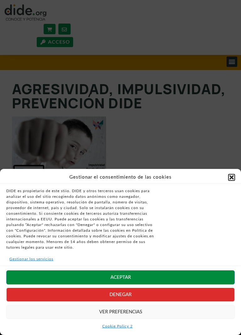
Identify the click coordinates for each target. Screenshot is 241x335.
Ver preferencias (120, 312)
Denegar (120, 294)
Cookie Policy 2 (117, 326)
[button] (231, 177)
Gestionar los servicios (31, 259)
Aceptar (120, 277)
